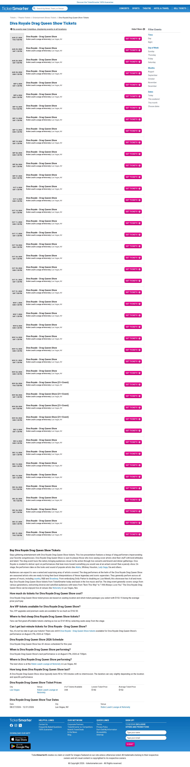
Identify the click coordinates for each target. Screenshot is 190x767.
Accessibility (102, 732)
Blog (69, 735)
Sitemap (100, 735)
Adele (78, 567)
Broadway (54, 578)
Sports (135, 8)
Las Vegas (15, 690)
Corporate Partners (75, 724)
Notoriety (57, 588)
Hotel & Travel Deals (76, 730)
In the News (72, 732)
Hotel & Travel (161, 8)
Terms (99, 724)
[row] (77, 39)
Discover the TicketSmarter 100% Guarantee (95, 2)
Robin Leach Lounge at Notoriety (46, 664)
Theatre (147, 8)
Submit (130, 744)
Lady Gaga (103, 567)
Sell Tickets (180, 8)
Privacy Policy (102, 727)
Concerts (124, 8)
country (37, 578)
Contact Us (43, 724)
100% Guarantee (45, 730)
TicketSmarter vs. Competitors (80, 727)
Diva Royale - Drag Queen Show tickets (78, 631)
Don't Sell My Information (107, 730)
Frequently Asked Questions (50, 727)
